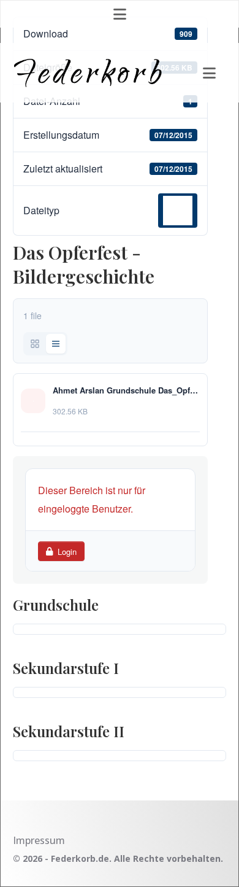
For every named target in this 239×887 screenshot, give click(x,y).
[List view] (56, 344)
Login (67, 551)
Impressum (39, 840)
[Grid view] (35, 344)
